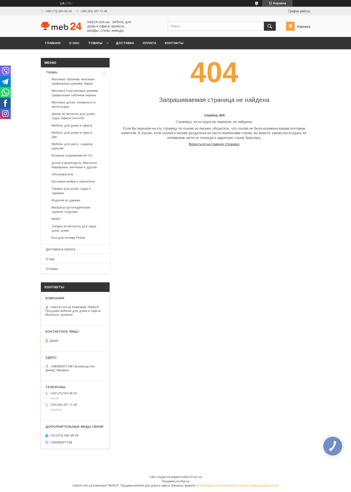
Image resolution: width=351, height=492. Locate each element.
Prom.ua (196, 477)
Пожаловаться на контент (215, 485)
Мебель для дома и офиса (72, 125)
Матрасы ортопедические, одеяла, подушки (71, 209)
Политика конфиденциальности (256, 485)
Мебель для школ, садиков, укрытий (72, 146)
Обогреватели (62, 174)
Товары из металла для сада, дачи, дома (74, 228)
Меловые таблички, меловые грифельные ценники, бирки (73, 81)
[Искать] (270, 26)
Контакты (174, 43)
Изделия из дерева (66, 200)
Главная (52, 43)
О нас (74, 43)
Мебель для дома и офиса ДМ (72, 135)
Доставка (125, 43)
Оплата (149, 43)
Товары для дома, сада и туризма (71, 191)
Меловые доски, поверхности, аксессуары (74, 104)
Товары (95, 43)
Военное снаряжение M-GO (72, 155)
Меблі (56, 219)
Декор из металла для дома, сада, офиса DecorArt (73, 116)
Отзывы (52, 269)
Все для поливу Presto (68, 237)
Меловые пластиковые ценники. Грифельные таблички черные (75, 93)
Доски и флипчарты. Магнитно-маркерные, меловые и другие (75, 165)
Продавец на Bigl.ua (175, 481)
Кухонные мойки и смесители (73, 181)
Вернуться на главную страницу (214, 144)
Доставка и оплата (60, 249)
